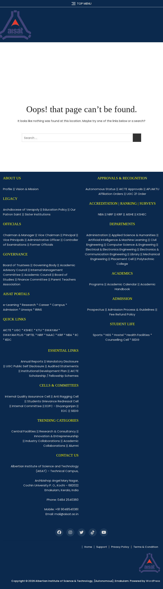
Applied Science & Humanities (134, 235)
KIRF (60, 335)
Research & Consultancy (57, 431)
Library (135, 254)
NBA (69, 335)
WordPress (153, 581)
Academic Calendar (122, 284)
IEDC (8, 340)
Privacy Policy (120, 547)
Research (29, 305)
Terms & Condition (145, 547)
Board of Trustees (16, 265)
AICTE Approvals (131, 189)
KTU (39, 330)
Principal (69, 235)
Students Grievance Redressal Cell (53, 401)
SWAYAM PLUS (13, 335)
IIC (77, 335)
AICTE (7, 330)
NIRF (40, 335)
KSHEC (28, 330)
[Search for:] (81, 138)
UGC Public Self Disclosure (25, 366)
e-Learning (11, 305)
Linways (26, 309)
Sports (98, 335)
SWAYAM (51, 330)
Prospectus (95, 309)
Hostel (119, 335)
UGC (17, 330)
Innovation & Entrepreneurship (56, 436)
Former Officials (41, 244)
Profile (7, 189)
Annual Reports (32, 361)
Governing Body (44, 265)
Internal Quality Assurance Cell (27, 396)
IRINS (38, 309)
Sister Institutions (37, 214)
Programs (96, 284)
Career (44, 305)
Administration (97, 235)
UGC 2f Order (136, 194)
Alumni (74, 446)
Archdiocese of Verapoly (21, 209)
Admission (10, 309)
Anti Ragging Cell (66, 396)
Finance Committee (33, 279)
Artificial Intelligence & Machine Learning (117, 240)
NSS (108, 335)
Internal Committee (27, 406)
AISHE (130, 214)
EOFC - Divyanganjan (60, 406)
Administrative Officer (43, 240)
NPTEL (30, 335)
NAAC (50, 335)
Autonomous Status (100, 189)
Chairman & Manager (18, 235)
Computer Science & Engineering (131, 244)
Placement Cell (122, 259)
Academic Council (37, 275)
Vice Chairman (49, 235)
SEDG (135, 340)
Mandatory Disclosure (63, 361)
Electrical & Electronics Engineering (111, 249)
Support (101, 547)
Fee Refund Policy (122, 314)
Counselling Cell (117, 340)
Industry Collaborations (42, 441)
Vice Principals (13, 240)
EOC (64, 411)
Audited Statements (63, 366)
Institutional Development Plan (44, 371)
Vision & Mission (27, 189)
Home (88, 547)
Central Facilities (23, 431)
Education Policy (55, 209)
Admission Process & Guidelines (131, 309)
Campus (58, 305)
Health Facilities (138, 335)
